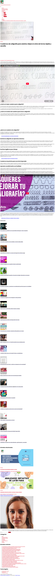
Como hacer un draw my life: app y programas (9, 554)
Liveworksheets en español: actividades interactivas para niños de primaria (13, 546)
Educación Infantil (4, 8)
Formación (3, 12)
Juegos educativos (5, 540)
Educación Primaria (5, 9)
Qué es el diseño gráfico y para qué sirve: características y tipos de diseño (13, 553)
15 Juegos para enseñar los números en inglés (9, 551)
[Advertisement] (26, 54)
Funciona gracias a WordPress (5, 575)
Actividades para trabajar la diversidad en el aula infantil (10, 556)
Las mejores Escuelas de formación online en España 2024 (11, 549)
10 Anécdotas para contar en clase (7, 565)
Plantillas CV (4, 11)
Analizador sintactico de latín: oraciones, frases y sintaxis (11, 492)
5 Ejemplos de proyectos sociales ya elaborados (9, 561)
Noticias (5, 14)
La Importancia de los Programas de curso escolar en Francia (11, 547)
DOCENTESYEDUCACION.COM (5, 4)
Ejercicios (3, 10)
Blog (2, 536)
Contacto (5, 16)
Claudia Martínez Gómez (10, 60)
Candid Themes (17, 575)
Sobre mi (3, 15)
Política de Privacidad (5, 571)
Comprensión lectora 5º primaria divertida (8, 559)
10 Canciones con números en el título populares (9, 555)
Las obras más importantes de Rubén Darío (8, 566)
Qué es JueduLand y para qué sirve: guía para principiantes (11, 558)
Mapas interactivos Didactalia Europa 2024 (8, 564)
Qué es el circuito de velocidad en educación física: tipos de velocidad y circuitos (14, 563)
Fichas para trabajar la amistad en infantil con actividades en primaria (12, 560)
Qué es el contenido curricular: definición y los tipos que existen (11, 552)
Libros (5, 13)
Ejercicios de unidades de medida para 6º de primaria (10, 557)
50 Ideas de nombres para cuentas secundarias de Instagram (11, 562)
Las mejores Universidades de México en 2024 (8, 469)
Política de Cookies (5, 572)
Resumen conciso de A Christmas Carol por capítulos (10, 567)
